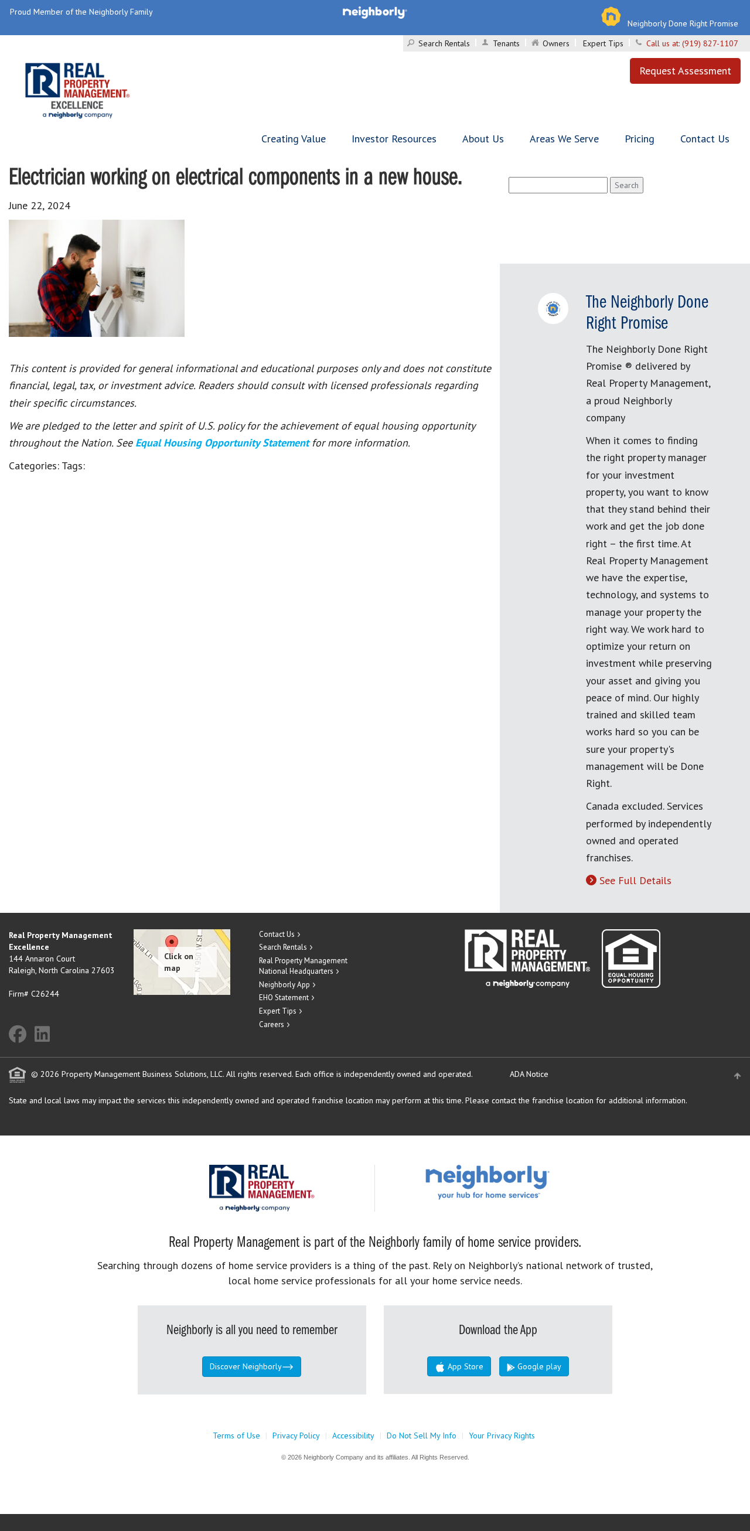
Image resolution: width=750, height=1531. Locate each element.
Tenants (506, 43)
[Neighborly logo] (375, 11)
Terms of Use (236, 1435)
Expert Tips (603, 43)
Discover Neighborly (246, 1366)
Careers (271, 1024)
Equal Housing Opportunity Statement (223, 442)
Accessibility (353, 1435)
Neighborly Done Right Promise (683, 23)
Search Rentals (444, 43)
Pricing (639, 138)
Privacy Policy (296, 1435)
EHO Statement (284, 998)
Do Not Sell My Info (421, 1435)
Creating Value (293, 138)
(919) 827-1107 (710, 43)
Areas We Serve (564, 138)
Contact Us (704, 138)
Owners (556, 43)
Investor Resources (394, 138)
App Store (464, 1366)
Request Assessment (685, 70)
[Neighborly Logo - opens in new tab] (522, 1182)
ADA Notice (529, 1074)
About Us (483, 138)
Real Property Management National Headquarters (303, 966)
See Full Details (635, 880)
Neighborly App (284, 985)
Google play (538, 1366)
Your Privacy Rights (502, 1435)
